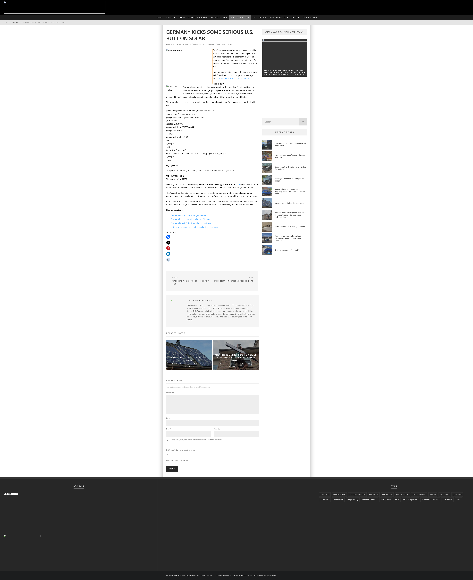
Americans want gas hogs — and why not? (190, 281)
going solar (218, 17)
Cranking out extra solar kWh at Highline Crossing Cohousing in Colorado (288, 238)
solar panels (447, 500)
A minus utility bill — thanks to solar (290, 203)
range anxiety (352, 500)
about (170, 17)
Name (168, 418)
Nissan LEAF (338, 500)
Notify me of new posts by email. (177, 460)
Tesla (458, 500)
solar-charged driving (192, 17)
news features (278, 17)
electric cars (387, 494)
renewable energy (369, 500)
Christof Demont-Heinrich (179, 44)
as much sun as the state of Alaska (233, 78)
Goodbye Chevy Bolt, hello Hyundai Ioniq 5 (40, 22)
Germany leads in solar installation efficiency (190, 219)
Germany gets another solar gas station (188, 215)
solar (397, 500)
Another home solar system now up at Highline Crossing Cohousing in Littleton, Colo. (290, 215)
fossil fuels (444, 494)
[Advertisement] (280, 98)
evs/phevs (258, 17)
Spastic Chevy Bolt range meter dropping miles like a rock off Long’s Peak (290, 191)
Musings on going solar (204, 44)
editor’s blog (239, 17)
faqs (294, 17)
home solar (325, 500)
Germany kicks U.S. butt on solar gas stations (191, 223)
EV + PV (433, 494)
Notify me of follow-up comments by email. (180, 450)
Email (168, 429)
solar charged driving (430, 500)
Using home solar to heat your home (290, 227)
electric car (373, 494)
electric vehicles (419, 494)
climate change (339, 494)
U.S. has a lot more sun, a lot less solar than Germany (194, 227)
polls (238, 184)
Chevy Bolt (325, 494)
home (160, 17)
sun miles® (309, 17)
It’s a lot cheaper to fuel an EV (287, 250)
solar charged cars (410, 500)
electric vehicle (402, 494)
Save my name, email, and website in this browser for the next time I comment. (196, 440)
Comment (170, 393)
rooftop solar (386, 500)
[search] (303, 121)
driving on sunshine (357, 494)
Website (217, 429)
